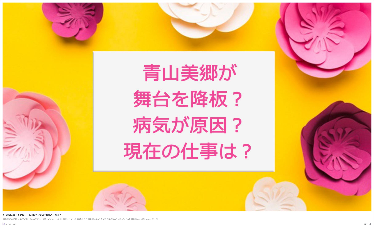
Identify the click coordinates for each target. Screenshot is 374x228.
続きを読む (155, 219)
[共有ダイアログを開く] (370, 223)
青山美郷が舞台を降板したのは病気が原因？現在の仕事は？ (32, 215)
